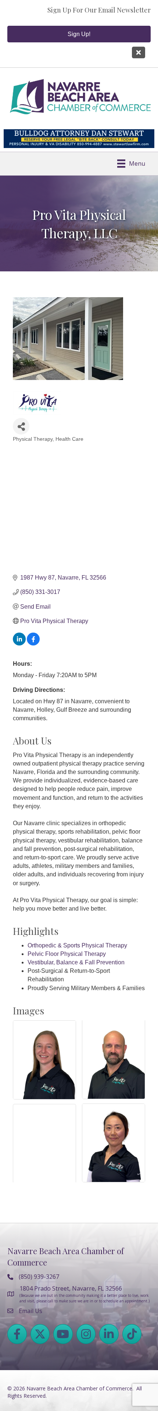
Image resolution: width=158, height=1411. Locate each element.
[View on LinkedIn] (19, 643)
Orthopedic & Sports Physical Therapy (77, 945)
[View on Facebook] (33, 643)
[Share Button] (21, 426)
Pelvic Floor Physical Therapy (67, 954)
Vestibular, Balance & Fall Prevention (76, 962)
